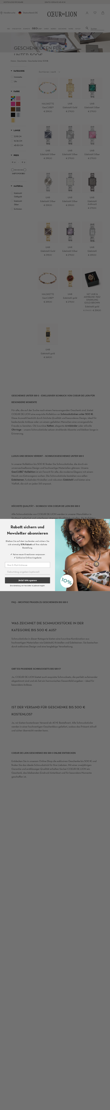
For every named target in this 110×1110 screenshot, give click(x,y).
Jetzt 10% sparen (27, 580)
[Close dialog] (107, 521)
